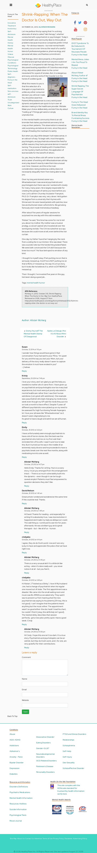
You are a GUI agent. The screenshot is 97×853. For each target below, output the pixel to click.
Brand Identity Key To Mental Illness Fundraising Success (80, 115)
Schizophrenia (69, 745)
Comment (26, 657)
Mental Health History (10, 40)
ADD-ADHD (15, 740)
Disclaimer (68, 838)
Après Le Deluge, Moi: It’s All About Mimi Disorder (56, 334)
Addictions (14, 745)
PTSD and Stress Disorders (74, 734)
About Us (20, 838)
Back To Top (12, 716)
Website (25, 700)
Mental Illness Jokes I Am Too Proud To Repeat (80, 62)
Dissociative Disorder (45, 737)
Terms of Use (47, 838)
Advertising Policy (80, 838)
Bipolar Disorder (17, 762)
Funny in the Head (79, 54)
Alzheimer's (15, 751)
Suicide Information (18, 809)
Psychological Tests (18, 815)
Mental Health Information (21, 798)
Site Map (13, 838)
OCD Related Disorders (46, 760)
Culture (10, 108)
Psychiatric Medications (20, 792)
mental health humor (36, 283)
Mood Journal (16, 821)
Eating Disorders (43, 742)
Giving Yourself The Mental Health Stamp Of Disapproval (33, 334)
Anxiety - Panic (16, 757)
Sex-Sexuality (69, 762)
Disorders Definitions (19, 786)
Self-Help (67, 751)
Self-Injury (67, 757)
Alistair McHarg (47, 27)
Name (24, 679)
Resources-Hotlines (18, 803)
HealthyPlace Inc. (28, 851)
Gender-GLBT (42, 748)
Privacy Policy (58, 838)
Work (10, 105)
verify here (62, 794)
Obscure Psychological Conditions (13, 60)
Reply (24, 371)
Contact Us (29, 838)
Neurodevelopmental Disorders (45, 755)
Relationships (68, 740)
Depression (14, 768)
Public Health (13, 71)
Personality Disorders (45, 772)
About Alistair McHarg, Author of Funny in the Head (80, 75)
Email (24, 689)
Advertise (38, 838)
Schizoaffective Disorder (73, 768)
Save (25, 711)
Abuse (12, 734)
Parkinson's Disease (44, 766)
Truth (10, 100)
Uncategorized (13, 102)
